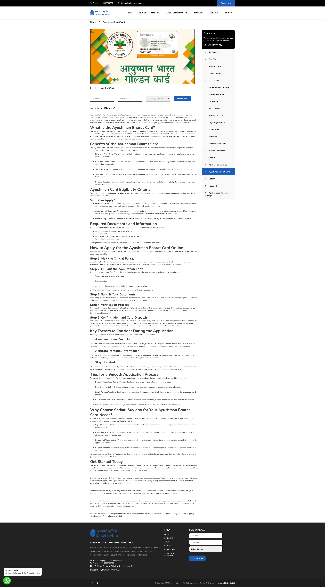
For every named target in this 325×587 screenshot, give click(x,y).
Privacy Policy (171, 549)
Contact (228, 13)
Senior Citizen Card (217, 143)
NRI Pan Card (215, 66)
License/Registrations (177, 13)
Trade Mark (214, 129)
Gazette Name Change (219, 87)
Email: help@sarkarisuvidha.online (131, 3)
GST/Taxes (198, 13)
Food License (215, 108)
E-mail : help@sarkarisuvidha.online (107, 560)
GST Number (214, 80)
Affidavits (213, 136)
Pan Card (213, 59)
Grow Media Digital (227, 583)
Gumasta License (216, 94)
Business (214, 13)
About (167, 542)
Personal (155, 13)
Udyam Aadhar (215, 73)
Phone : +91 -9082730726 (103, 563)
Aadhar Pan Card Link (219, 165)
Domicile (213, 157)
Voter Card (213, 179)
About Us (141, 13)
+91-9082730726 (213, 45)
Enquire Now (226, 3)
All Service (214, 52)
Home (130, 13)
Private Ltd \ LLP (216, 115)
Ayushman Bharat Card (114, 22)
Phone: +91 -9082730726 (103, 3)
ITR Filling (213, 101)
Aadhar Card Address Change (216, 194)
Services (168, 538)
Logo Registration (217, 122)
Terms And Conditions (169, 554)
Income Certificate (217, 151)
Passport (213, 186)
